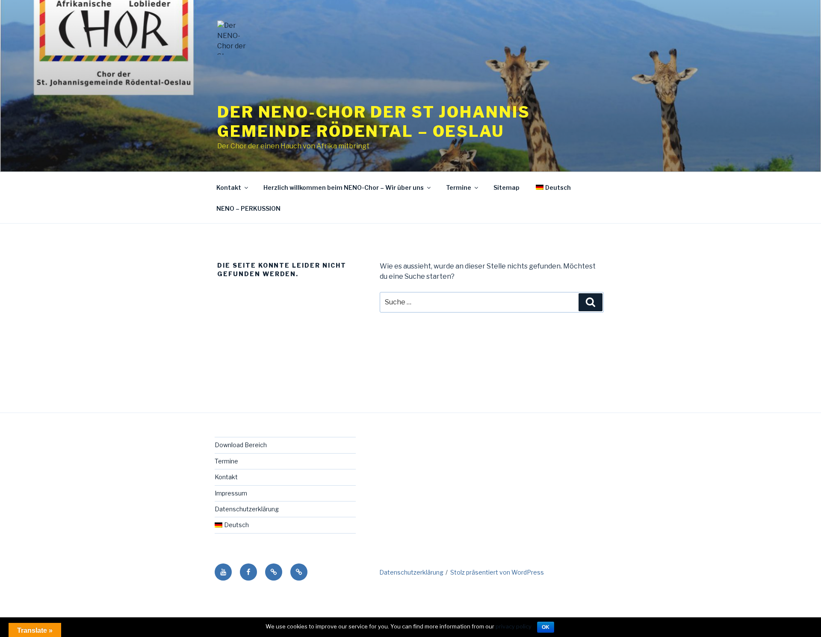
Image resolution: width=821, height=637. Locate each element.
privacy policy (514, 626)
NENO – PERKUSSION (248, 208)
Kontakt (228, 187)
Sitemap (506, 187)
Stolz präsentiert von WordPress (497, 572)
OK (545, 627)
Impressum (231, 493)
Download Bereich (241, 444)
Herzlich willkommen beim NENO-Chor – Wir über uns (343, 187)
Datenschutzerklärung (247, 509)
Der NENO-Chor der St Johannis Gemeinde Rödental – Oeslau (373, 122)
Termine (458, 187)
